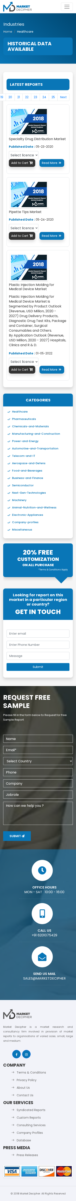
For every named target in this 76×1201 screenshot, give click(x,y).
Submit (16, 836)
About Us (23, 1088)
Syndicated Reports (31, 1110)
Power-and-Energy (25, 441)
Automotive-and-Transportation (35, 448)
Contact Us (25, 1095)
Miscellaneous (22, 530)
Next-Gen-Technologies (29, 493)
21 (18, 97)
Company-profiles (25, 522)
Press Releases (27, 1155)
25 (53, 97)
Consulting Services (31, 1125)
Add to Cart (22, 163)
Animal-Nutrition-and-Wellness (34, 507)
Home (7, 31)
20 (10, 97)
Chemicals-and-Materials (30, 426)
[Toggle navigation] (67, 7)
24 (44, 97)
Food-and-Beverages (27, 471)
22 (26, 97)
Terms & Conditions (31, 1072)
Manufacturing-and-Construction (36, 434)
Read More (51, 163)
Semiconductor (23, 485)
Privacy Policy (27, 1080)
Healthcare (20, 412)
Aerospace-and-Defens (28, 463)
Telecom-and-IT (23, 456)
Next (63, 97)
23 (35, 97)
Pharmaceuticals (24, 419)
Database (24, 1140)
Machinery (19, 500)
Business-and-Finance (27, 478)
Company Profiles (30, 1133)
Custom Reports (29, 1117)
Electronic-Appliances (27, 515)
